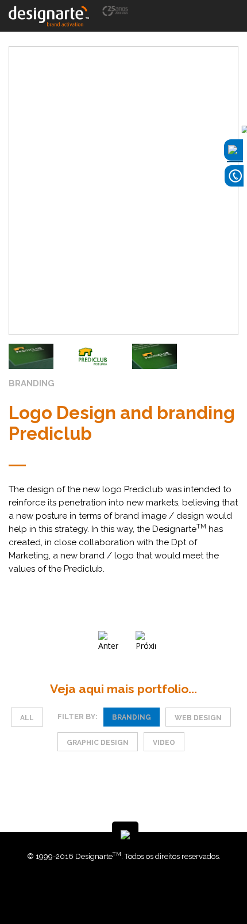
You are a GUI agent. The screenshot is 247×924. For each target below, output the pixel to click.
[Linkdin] (125, 889)
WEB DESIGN (198, 718)
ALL (27, 718)
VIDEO (164, 743)
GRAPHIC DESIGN (98, 743)
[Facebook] (116, 889)
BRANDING (131, 717)
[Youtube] (134, 889)
